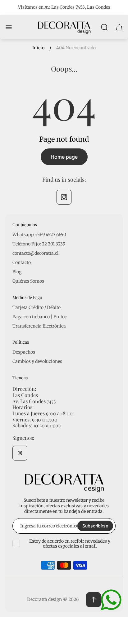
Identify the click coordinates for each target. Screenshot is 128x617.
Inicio (38, 48)
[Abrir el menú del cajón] (9, 27)
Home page (64, 157)
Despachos (23, 352)
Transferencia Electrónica (39, 326)
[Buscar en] (104, 27)
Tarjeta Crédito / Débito (36, 307)
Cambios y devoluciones (37, 361)
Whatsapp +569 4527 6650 (39, 234)
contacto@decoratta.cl (35, 253)
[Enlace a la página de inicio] (64, 482)
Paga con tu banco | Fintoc (39, 317)
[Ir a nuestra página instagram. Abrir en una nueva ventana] (64, 197)
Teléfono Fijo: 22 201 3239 (38, 244)
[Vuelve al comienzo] (93, 599)
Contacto (21, 262)
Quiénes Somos (28, 281)
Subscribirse (95, 525)
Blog (16, 272)
